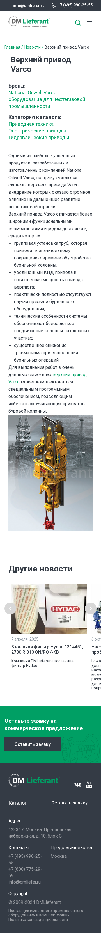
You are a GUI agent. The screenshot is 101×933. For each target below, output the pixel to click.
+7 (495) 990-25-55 (75, 5)
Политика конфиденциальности (38, 919)
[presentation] (10, 608)
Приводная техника (31, 124)
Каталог (17, 803)
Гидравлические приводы (38, 137)
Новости (32, 47)
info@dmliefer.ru (29, 5)
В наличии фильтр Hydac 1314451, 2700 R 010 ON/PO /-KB (47, 649)
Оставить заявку (33, 744)
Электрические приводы (37, 131)
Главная (12, 47)
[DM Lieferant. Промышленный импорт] (29, 25)
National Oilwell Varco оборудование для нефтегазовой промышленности (46, 99)
